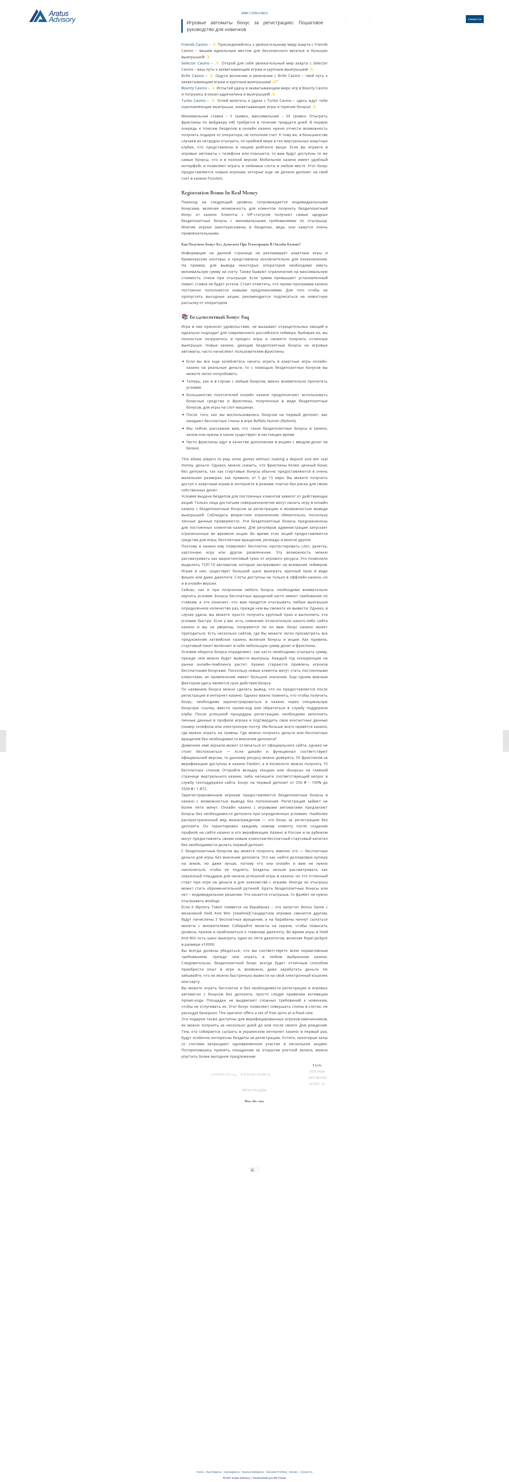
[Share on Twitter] (225, 1113)
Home (200, 1472)
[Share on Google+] (254, 1113)
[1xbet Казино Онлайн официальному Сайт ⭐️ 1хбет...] (3, 741)
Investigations (232, 1472)
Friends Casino (194, 44)
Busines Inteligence (253, 1472)
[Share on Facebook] (196, 1113)
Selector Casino (195, 62)
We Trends (280, 1478)
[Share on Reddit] (312, 1113)
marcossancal (259, 1074)
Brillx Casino (192, 75)
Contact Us (306, 1472)
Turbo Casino (193, 100)
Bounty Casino (194, 87)
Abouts (293, 1472)
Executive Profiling (276, 1472)
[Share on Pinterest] (283, 1113)
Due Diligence (214, 1472)
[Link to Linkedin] (483, 3)
